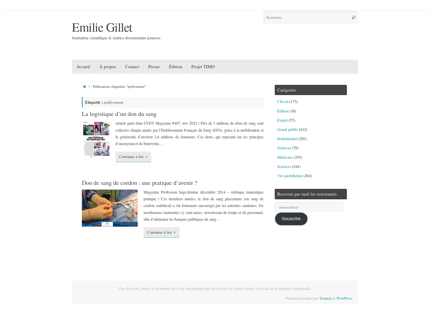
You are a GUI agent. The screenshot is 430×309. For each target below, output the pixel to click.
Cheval (282, 101)
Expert (282, 120)
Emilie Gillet (102, 27)
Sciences (284, 166)
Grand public (287, 129)
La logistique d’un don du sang (119, 114)
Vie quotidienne (289, 175)
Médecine (285, 157)
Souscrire (291, 218)
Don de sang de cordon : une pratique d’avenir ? (139, 183)
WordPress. (344, 298)
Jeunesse (284, 147)
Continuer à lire (131, 156)
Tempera (326, 298)
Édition (283, 110)
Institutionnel (287, 138)
